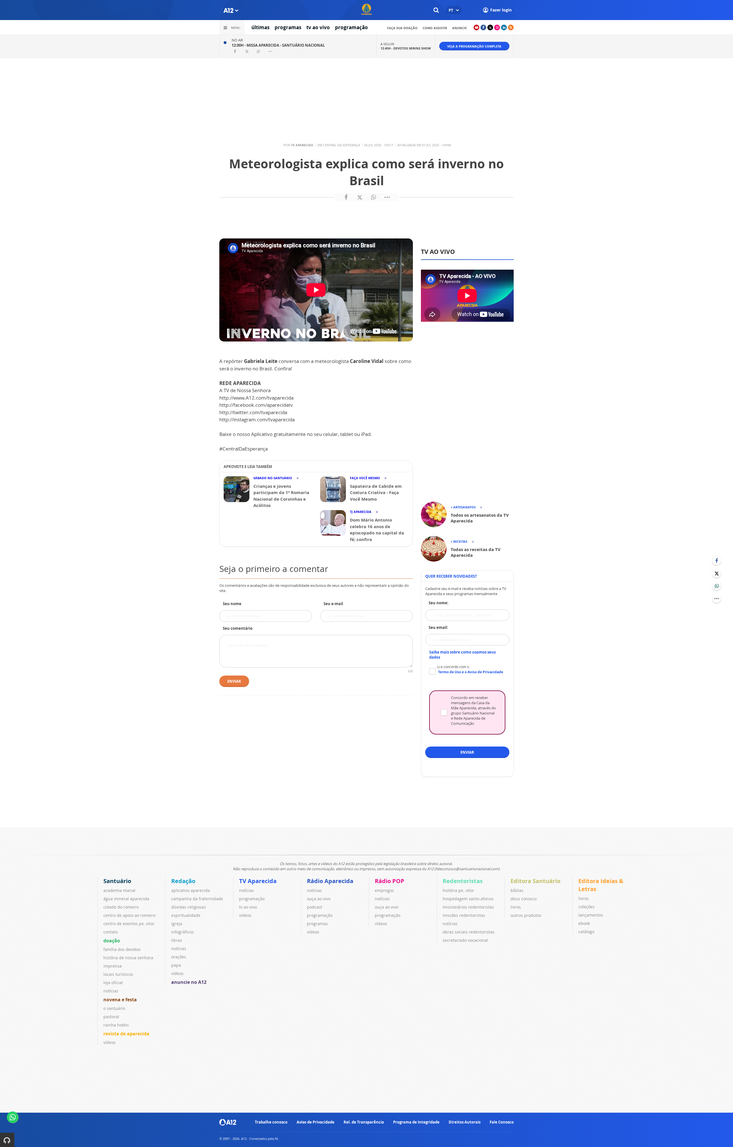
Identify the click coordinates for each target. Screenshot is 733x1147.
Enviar (234, 681)
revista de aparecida (126, 1033)
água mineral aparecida (126, 898)
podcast (314, 907)
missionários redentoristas (468, 907)
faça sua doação (402, 28)
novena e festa (120, 999)
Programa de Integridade (416, 1122)
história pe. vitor (458, 890)
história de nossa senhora (128, 957)
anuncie (459, 28)
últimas (260, 27)
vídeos (109, 1042)
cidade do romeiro (121, 907)
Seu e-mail (333, 603)
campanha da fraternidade (197, 898)
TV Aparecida (258, 881)
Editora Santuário (535, 881)
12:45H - (406, 48)
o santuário (114, 1008)
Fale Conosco (502, 1122)
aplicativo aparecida (190, 890)
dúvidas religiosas (188, 907)
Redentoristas (463, 881)
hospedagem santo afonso (468, 898)
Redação (183, 881)
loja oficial (113, 982)
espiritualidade (185, 915)
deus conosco (524, 898)
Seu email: (438, 627)
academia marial (119, 890)
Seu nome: (438, 602)
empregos (384, 890)
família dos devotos (122, 949)
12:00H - (278, 45)
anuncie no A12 (188, 982)
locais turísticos (118, 974)
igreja (176, 923)
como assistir (435, 28)
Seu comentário (238, 628)
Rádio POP (389, 881)
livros (516, 907)
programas (288, 27)
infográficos (182, 932)
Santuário (117, 881)
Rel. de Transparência (364, 1122)
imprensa (112, 966)
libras (176, 940)
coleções (586, 906)
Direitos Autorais (464, 1122)
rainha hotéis (116, 1025)
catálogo (586, 931)
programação (351, 27)
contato (110, 932)
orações (178, 957)
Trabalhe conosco (271, 1122)
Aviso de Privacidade (315, 1122)
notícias (110, 991)
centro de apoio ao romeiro (129, 915)
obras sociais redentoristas (468, 932)
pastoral (111, 1016)
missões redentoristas (464, 915)
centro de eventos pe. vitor (129, 923)
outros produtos (526, 915)
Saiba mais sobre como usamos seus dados (462, 654)
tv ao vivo (318, 27)
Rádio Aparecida (330, 881)
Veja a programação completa (474, 46)
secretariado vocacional (465, 940)
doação (111, 940)
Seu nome (232, 603)
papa (176, 965)
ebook (584, 923)
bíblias (517, 890)
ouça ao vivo (318, 898)
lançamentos (590, 915)
